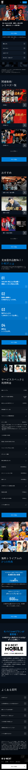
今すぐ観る (14, 33)
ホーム (2, 761)
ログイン (24, 2)
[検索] (21, 2)
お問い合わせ (18, 761)
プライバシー (12, 761)
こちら (23, 428)
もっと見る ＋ (14, 151)
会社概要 (6, 761)
